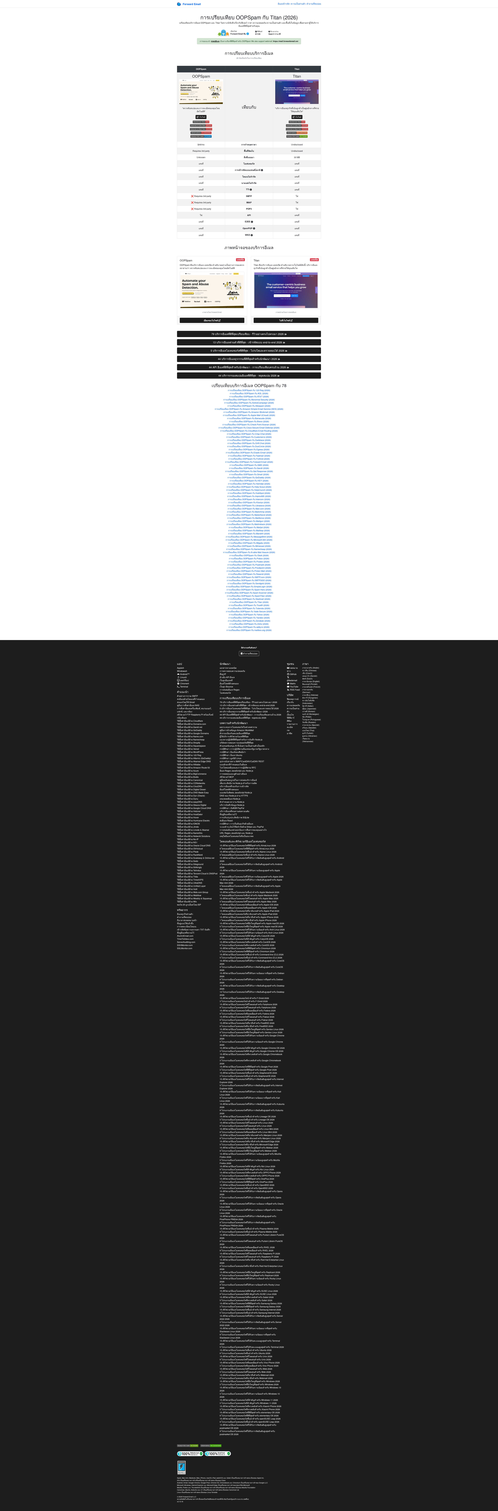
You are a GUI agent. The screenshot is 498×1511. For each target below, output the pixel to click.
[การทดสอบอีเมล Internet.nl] (201, 128)
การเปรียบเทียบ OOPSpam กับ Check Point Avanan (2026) (249, 424)
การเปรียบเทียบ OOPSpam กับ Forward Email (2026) (249, 461)
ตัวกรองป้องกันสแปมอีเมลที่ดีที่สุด (235, 733)
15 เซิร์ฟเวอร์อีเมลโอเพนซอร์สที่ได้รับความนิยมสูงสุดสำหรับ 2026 (250, 872)
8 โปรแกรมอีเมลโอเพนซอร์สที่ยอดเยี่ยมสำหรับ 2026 (247, 1013)
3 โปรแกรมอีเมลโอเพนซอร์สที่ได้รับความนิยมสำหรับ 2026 (250, 1395)
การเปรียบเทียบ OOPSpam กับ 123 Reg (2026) (249, 390)
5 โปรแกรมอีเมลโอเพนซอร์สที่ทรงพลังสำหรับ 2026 (246, 1300)
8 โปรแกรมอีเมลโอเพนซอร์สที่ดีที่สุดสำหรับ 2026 (249, 1415)
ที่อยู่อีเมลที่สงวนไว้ (185, 932)
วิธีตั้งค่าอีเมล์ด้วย (190, 720)
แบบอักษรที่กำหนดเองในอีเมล (233, 764)
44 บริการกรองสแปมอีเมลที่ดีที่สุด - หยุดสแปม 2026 (247, 375)
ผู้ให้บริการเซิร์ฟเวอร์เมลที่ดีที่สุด (234, 736)
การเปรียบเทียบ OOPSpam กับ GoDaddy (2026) (249, 477)
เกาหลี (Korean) (308, 711)
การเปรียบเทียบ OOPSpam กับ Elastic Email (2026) (249, 452)
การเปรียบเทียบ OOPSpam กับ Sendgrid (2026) (249, 583)
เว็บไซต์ (202, 117)
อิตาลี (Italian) (307, 706)
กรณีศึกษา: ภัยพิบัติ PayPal (232, 808)
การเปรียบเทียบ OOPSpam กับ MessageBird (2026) (249, 536)
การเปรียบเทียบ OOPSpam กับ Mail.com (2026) (249, 508)
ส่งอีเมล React (226, 820)
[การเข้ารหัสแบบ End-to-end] (252, 222)
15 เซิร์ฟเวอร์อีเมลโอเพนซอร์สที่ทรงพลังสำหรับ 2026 (248, 942)
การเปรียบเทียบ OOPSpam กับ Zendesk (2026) (249, 620)
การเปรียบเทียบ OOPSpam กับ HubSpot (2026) (249, 493)
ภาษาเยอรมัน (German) (307, 691)
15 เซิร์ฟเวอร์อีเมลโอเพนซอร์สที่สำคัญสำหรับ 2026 (247, 935)
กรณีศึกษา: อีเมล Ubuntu (231, 755)
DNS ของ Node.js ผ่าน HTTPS (234, 795)
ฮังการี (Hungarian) (310, 697)
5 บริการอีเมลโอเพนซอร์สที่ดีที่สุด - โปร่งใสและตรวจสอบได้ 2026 (248, 350)
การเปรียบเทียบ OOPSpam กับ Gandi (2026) (249, 468)
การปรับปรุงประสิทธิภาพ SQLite (234, 817)
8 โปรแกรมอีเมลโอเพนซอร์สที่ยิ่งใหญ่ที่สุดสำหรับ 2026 (251, 1032)
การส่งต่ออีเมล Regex (230, 689)
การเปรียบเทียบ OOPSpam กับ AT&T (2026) (249, 396)
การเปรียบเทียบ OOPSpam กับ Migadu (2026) (249, 542)
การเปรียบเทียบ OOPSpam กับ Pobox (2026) (249, 558)
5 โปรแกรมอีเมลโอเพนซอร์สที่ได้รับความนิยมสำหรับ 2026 (251, 1043)
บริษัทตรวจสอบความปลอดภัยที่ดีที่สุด (236, 742)
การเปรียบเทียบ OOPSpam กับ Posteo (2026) (249, 561)
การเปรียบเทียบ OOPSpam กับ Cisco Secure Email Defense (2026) (249, 427)
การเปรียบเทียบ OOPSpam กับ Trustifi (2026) (249, 605)
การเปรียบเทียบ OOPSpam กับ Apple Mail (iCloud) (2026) (249, 415)
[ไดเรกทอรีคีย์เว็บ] (252, 235)
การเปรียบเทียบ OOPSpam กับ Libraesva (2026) (249, 505)
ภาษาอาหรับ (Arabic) (310, 667)
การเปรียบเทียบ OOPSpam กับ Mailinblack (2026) (249, 524)
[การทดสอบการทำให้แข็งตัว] (201, 121)
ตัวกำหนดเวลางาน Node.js (232, 801)
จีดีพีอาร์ (290, 717)
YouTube (293, 686)
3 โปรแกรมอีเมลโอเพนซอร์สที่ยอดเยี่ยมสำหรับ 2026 (249, 1365)
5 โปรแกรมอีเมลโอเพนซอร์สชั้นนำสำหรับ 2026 (251, 957)
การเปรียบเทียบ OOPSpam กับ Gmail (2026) (249, 474)
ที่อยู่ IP (223, 674)
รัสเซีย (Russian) (309, 722)
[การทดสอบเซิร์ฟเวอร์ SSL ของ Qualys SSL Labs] (201, 136)
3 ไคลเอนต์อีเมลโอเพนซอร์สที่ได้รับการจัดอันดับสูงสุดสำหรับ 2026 (251, 866)
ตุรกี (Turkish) (307, 733)
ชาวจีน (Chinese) (309, 670)
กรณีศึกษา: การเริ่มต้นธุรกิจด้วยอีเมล (236, 823)
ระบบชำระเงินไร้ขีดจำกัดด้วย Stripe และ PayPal (242, 826)
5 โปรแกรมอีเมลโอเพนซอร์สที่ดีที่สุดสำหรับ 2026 (247, 951)
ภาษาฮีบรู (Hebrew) (310, 695)
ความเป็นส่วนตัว (298, 3)
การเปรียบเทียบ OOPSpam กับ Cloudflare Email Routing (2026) (249, 430)
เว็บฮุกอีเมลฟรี (226, 680)
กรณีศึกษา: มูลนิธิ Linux (230, 758)
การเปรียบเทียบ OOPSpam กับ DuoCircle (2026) (249, 446)
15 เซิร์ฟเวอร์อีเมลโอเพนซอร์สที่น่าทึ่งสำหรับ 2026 (249, 917)
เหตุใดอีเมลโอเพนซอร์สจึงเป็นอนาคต (236, 836)
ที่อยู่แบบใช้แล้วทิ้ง (185, 923)
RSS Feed (294, 689)
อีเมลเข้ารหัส (284, 3)
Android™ (184, 674)
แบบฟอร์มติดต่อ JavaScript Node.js (236, 792)
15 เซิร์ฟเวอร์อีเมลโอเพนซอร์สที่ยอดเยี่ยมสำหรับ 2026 (249, 904)
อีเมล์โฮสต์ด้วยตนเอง (229, 683)
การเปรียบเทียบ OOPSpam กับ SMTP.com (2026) (249, 577)
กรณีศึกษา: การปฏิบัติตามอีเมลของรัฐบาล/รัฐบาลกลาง (244, 748)
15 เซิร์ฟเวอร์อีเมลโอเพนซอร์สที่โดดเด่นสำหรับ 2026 (249, 898)
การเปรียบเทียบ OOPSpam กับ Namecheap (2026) (249, 549)
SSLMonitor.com (184, 948)
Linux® (183, 677)
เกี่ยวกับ (290, 702)
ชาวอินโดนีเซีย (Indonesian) (308, 701)
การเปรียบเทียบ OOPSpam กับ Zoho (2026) (249, 623)
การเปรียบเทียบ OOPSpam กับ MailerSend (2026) (249, 514)
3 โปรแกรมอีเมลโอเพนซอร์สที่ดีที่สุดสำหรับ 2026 (248, 1069)
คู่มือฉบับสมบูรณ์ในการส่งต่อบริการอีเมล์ (238, 780)
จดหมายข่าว (292, 669)
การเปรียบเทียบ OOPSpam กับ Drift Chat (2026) (249, 443)
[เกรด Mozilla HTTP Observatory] (201, 132)
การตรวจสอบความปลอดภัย (232, 671)
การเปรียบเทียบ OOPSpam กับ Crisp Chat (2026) (249, 433)
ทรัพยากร (182, 910)
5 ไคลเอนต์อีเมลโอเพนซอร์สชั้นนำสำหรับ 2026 (249, 895)
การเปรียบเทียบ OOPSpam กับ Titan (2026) (249, 602)
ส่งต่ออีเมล (215, 41)
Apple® (180, 667)
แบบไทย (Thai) (308, 730)
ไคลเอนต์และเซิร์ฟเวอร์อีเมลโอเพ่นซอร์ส (243, 841)
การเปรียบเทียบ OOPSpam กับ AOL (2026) (249, 393)
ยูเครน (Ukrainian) (309, 736)
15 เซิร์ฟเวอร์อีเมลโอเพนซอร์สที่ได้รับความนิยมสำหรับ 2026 (252, 929)
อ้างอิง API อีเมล (227, 677)
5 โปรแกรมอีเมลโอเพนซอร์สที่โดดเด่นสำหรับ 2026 (245, 1371)
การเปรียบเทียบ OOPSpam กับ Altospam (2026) (249, 405)
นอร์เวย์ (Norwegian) (310, 714)
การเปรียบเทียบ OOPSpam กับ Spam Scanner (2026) (249, 592)
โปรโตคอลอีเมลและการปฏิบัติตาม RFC (238, 767)
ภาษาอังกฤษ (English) (311, 681)
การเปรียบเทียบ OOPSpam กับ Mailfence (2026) (249, 517)
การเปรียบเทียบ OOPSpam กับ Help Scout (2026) (249, 486)
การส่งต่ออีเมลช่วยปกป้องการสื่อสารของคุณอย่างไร (243, 829)
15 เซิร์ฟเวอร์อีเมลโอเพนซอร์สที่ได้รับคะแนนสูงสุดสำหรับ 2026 (250, 1342)
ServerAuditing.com (186, 942)
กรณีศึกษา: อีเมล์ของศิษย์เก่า (233, 752)
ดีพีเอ (289, 720)
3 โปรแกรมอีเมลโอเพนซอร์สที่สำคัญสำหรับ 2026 (247, 938)
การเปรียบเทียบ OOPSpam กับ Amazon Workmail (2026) (249, 412)
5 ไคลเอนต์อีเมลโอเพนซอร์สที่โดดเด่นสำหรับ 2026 (248, 901)
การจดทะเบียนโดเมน (186, 926)
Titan (297, 76)
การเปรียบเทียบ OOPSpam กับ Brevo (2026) (249, 421)
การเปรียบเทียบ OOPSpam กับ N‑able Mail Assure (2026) (249, 552)
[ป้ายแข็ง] (181, 1467)
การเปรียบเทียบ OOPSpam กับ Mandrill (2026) (249, 533)
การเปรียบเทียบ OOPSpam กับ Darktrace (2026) (249, 440)
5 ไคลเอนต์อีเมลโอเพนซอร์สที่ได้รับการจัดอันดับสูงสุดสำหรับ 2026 (250, 887)
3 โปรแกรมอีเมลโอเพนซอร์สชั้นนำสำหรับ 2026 (248, 1075)
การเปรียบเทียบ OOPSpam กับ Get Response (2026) (249, 471)
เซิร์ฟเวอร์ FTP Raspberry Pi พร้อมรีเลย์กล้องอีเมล (195, 716)
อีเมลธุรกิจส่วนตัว (185, 913)
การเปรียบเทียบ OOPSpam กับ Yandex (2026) (249, 617)
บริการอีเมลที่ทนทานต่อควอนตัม (234, 811)
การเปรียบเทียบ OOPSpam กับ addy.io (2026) (249, 627)
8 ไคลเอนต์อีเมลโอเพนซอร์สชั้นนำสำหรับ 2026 (247, 854)
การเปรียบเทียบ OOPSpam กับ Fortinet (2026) (249, 458)
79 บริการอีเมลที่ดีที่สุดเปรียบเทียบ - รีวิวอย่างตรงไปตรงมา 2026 (247, 334)
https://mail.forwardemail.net (285, 41)
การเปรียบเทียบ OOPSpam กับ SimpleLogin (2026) (249, 586)
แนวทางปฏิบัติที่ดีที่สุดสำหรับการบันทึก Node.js (241, 739)
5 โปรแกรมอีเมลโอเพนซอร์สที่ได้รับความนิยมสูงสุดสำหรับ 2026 (250, 1162)
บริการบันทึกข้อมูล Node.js (232, 804)
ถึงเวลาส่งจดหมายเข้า (187, 920)
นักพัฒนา (225, 664)
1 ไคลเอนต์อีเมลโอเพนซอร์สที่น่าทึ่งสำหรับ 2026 (248, 920)
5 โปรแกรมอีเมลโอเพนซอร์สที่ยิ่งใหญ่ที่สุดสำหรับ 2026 (251, 926)
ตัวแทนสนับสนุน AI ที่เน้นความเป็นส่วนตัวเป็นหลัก (242, 745)
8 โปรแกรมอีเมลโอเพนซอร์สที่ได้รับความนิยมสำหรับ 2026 (251, 932)
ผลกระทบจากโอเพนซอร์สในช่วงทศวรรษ (238, 727)
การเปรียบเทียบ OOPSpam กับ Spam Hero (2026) (249, 589)
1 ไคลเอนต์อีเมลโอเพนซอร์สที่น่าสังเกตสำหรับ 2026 (249, 913)
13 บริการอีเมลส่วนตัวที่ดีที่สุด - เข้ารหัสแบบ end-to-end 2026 (248, 342)
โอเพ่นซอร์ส (225, 692)
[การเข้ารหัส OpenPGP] (254, 228)
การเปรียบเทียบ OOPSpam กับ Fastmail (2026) (249, 455)
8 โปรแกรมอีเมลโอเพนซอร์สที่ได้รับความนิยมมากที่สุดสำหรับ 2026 (251, 981)
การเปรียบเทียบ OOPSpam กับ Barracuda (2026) (249, 418)
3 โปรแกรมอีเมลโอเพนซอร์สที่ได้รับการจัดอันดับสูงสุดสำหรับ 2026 (251, 1324)
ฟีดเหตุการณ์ (293, 699)
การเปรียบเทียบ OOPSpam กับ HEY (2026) (249, 480)
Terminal (184, 686)
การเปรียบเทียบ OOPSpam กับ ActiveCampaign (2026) (249, 402)
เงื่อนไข (290, 714)
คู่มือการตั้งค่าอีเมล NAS (188, 705)
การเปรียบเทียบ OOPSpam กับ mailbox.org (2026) (249, 630)
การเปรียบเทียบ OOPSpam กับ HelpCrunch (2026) (249, 489)
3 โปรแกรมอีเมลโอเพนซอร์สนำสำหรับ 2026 (244, 1001)
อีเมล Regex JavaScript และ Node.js (236, 770)
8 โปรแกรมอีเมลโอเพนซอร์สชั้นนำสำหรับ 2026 (246, 1188)
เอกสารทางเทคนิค (228, 667)
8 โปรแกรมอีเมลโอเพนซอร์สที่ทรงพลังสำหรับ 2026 (247, 945)
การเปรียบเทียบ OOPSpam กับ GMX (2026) (249, 465)
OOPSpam (201, 76)
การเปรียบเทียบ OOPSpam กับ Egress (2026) (249, 449)
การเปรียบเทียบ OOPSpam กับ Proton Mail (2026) (249, 570)
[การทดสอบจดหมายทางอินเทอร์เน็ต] (218, 1453)
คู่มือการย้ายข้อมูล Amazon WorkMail (237, 730)
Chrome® (184, 683)
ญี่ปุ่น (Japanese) (309, 708)
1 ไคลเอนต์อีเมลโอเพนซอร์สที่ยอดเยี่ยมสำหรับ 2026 (248, 907)
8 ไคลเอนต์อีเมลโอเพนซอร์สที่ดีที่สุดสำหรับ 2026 (247, 848)
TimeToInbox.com (185, 938)
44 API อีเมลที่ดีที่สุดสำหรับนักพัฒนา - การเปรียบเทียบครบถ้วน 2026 (248, 367)
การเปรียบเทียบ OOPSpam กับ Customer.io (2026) (249, 436)
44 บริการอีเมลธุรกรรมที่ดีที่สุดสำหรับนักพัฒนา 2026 (248, 359)
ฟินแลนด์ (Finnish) (309, 684)
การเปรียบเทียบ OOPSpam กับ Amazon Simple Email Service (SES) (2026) (249, 408)
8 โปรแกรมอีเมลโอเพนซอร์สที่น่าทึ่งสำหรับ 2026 (246, 1026)
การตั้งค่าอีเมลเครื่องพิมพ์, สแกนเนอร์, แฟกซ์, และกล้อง (194, 710)
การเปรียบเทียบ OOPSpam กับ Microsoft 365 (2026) (249, 539)
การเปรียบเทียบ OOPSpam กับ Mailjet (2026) (249, 527)
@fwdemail (292, 680)
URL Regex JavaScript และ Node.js (236, 832)
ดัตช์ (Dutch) (307, 678)
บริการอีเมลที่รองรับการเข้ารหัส (234, 786)
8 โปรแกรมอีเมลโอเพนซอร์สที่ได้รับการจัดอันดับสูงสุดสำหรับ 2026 (251, 968)
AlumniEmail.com (185, 935)
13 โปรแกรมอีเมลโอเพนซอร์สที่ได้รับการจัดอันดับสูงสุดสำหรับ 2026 (252, 993)
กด (288, 730)
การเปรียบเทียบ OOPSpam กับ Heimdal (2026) (249, 483)
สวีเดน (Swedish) (309, 727)
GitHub (292, 674)
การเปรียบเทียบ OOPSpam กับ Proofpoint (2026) (249, 567)
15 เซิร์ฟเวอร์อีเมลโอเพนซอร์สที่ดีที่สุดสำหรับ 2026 (248, 845)
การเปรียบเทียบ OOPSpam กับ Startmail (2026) (249, 598)
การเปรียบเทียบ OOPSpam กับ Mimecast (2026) (249, 546)
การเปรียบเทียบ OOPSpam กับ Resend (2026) (249, 574)
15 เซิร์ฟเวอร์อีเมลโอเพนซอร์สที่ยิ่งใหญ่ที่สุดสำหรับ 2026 (252, 923)
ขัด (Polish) (307, 716)
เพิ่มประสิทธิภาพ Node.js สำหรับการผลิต (238, 783)
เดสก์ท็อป (184, 680)
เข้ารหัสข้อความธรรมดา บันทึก (193, 929)
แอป (179, 664)
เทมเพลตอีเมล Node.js (230, 798)
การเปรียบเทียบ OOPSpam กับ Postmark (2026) (249, 564)
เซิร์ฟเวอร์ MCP (227, 776)
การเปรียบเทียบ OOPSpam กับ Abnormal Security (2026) (249, 399)
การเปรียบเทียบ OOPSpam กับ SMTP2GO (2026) (249, 580)
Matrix (292, 683)
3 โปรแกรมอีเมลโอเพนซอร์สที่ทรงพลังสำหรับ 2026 (250, 1062)
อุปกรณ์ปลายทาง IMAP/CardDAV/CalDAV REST (242, 761)
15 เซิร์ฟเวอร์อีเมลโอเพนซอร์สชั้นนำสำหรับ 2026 (248, 851)
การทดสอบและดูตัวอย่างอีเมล (233, 773)
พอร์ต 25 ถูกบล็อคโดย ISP (189, 904)
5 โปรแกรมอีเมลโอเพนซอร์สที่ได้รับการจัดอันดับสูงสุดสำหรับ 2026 (251, 1087)
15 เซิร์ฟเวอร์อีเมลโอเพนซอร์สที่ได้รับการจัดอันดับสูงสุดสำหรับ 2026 (252, 859)
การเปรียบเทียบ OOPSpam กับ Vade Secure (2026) (249, 611)
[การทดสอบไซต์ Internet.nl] (201, 125)
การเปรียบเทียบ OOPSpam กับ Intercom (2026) (249, 499)
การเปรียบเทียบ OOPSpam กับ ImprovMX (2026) (249, 496)
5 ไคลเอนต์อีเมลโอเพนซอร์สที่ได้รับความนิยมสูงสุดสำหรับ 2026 (251, 876)
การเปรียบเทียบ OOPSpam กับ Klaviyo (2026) (249, 502)
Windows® (182, 671)
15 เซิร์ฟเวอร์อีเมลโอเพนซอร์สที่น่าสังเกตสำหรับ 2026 (249, 910)
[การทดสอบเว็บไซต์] (190, 1453)
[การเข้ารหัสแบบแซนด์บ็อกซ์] (262, 170)
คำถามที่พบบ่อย (314, 3)
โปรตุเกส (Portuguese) (311, 719)
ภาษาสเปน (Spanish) (310, 725)
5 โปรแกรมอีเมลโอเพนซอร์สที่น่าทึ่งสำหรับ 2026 (249, 1144)
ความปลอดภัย (293, 705)
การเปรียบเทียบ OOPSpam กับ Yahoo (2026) (249, 614)
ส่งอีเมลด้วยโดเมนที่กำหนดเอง (191, 699)
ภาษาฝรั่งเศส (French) (311, 686)
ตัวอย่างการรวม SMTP (187, 695)
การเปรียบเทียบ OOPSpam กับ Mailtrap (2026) (249, 530)
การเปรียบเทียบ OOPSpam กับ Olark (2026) (249, 555)
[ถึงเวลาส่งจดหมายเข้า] (251, 189)
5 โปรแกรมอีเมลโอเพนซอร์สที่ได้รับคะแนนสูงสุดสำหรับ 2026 (252, 1347)
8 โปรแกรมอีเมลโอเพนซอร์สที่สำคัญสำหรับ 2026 (247, 1169)
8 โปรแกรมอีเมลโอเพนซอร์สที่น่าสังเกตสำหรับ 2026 (250, 1138)
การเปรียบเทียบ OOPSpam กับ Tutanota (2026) (249, 608)
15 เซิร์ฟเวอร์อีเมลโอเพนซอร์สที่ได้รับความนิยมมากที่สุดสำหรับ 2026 (252, 975)
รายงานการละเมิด (292, 725)
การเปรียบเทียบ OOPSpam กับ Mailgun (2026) (249, 521)
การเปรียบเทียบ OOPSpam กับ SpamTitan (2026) (249, 595)
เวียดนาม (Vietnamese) (307, 740)
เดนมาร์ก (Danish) (309, 676)
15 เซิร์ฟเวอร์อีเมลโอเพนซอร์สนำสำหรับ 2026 (244, 998)
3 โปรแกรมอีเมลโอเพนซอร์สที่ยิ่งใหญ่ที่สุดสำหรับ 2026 (249, 1384)
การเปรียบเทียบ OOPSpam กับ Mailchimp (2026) (249, 511)
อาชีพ (289, 733)
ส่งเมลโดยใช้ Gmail (186, 702)
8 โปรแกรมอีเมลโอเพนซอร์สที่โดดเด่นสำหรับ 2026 (248, 1007)
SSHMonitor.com (185, 945)
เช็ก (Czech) (307, 673)
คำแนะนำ (182, 692)
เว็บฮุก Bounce (226, 686)
